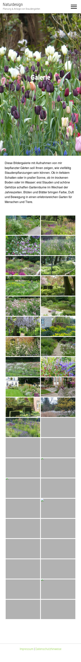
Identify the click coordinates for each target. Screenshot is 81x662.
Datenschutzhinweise (48, 649)
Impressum (26, 649)
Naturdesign (13, 4)
